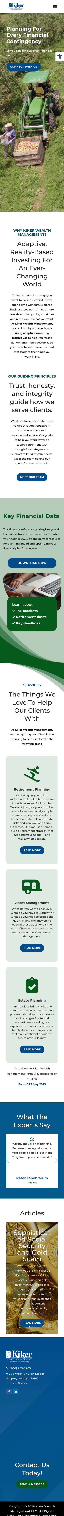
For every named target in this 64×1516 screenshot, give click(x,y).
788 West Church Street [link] (26, 1373)
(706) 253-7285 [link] (20, 1368)
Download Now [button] (32, 563)
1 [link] (29, 1326)
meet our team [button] (32, 477)
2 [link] (32, 1326)
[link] (59, 56)
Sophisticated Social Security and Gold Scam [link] (32, 1246)
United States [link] (16, 1383)
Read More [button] (32, 850)
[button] (55, 8)
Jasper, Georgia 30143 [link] (22, 1378)
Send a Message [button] (32, 1484)
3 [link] (34, 1326)
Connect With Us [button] (23, 66)
